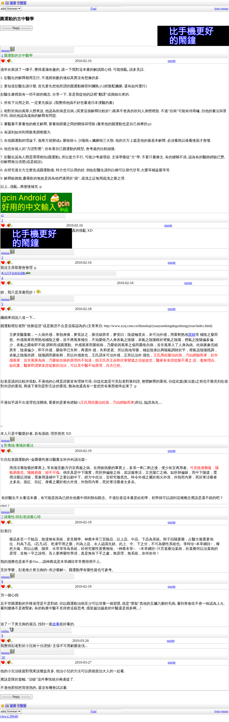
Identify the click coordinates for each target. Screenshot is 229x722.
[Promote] (3, 61)
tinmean (5, 50)
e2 (2, 215)
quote (172, 61)
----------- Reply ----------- (16, 28)
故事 (55, 624)
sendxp (5, 631)
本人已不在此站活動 (13, 273)
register (224, 8)
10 (3, 657)
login (217, 8)
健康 (13, 3)
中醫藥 (21, 3)
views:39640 (9, 716)
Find (93, 8)
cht (7, 3)
